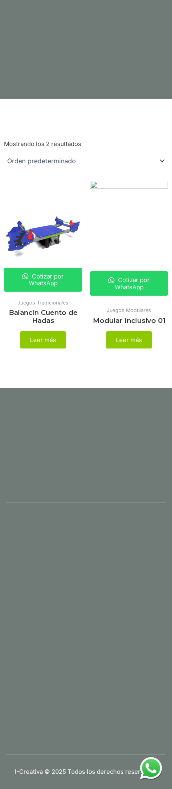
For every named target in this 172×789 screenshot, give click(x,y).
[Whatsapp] (151, 768)
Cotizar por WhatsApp (46, 279)
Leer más (43, 340)
